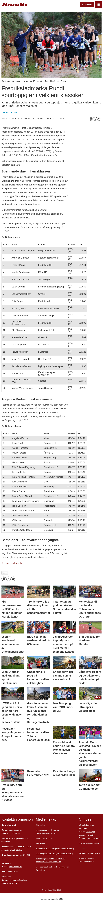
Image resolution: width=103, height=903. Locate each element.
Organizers (40, 870)
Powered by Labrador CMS (51, 899)
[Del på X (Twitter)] (95, 119)
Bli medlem (87, 4)
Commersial (64, 867)
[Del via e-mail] (99, 119)
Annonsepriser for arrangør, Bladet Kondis (54, 853)
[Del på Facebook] (91, 119)
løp (5, 573)
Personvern (84, 848)
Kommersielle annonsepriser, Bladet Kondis (54, 848)
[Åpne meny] (98, 4)
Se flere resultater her (12, 563)
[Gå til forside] (15, 4)
